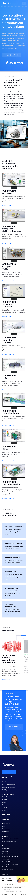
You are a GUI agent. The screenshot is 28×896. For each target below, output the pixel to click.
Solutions (5, 782)
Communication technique (10, 856)
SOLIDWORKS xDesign (9, 784)
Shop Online (6, 814)
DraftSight (5, 790)
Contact (7, 772)
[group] (11, 660)
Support (5, 874)
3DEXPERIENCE (7, 861)
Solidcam (5, 807)
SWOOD (4, 799)
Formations (6, 846)
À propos (5, 836)
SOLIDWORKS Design (8, 787)
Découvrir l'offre (10, 55)
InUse (4, 810)
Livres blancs (6, 829)
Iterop (4, 805)
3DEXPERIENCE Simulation (10, 864)
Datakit (4, 802)
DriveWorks (5, 797)
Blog (3, 826)
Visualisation (5, 859)
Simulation (5, 851)
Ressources (6, 824)
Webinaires (5, 831)
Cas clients (5, 819)
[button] (23, 637)
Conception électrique (8, 854)
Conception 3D (6, 848)
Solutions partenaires (9, 794)
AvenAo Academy (7, 869)
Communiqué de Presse (9, 841)
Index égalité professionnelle (10, 839)
